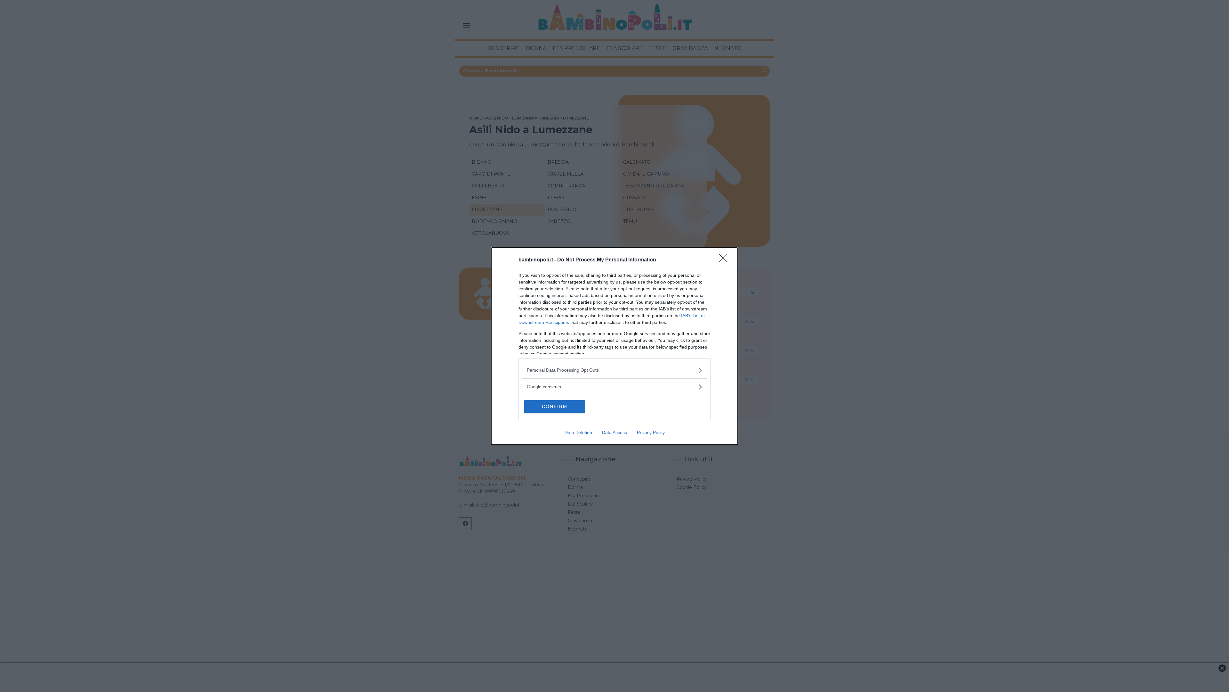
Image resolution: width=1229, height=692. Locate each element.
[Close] (725, 260)
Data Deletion (578, 432)
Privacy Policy (651, 432)
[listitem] (614, 370)
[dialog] (614, 346)
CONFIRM (554, 406)
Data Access (614, 432)
